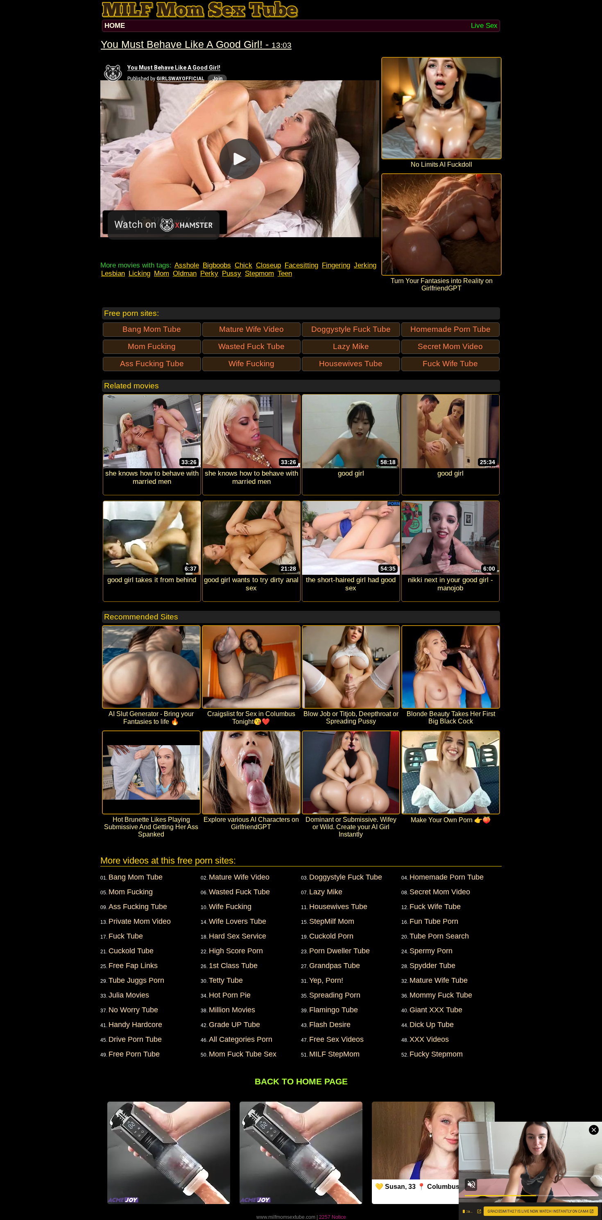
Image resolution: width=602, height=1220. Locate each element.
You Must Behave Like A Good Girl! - (196, 44)
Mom (161, 273)
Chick (243, 265)
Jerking (365, 265)
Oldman (185, 273)
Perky (209, 273)
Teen (285, 273)
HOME (114, 25)
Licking (139, 273)
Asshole (186, 265)
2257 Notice (332, 1217)
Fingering (336, 265)
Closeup (268, 265)
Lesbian (113, 273)
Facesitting (301, 265)
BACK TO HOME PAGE (301, 1081)
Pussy (231, 273)
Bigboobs (217, 265)
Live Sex (484, 25)
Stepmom (259, 273)
